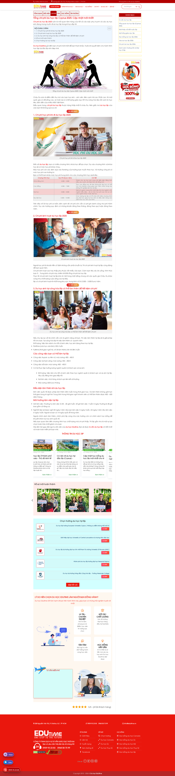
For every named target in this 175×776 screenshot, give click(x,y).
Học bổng (88, 6)
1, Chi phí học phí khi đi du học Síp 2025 (50, 31)
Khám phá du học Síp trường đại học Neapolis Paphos (91, 561)
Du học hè (104, 6)
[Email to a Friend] (92, 761)
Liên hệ (112, 6)
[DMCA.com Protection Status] (39, 752)
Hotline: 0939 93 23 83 (41, 1)
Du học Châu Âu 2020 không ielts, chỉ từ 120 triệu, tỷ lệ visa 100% (51, 458)
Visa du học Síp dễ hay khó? (77, 457)
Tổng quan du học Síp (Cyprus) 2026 (130, 24)
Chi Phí (53, 13)
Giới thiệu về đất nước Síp (128, 29)
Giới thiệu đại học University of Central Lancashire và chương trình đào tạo (85, 537)
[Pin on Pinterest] (96, 761)
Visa (58, 13)
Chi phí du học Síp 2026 (127, 44)
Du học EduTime (96, 773)
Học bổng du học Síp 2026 (128, 37)
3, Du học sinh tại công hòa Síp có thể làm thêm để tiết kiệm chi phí (60, 36)
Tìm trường (74, 13)
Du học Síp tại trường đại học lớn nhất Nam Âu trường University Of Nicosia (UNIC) (82, 549)
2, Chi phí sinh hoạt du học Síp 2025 (48, 33)
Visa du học (79, 6)
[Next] (113, 455)
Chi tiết (104, 529)
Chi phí (96, 6)
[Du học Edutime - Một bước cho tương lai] (39, 6)
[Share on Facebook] (85, 761)
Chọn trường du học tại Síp (45, 40)
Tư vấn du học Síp (125, 20)
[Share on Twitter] (88, 761)
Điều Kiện (47, 13)
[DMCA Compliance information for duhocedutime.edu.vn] (54, 752)
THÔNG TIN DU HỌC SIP (73, 433)
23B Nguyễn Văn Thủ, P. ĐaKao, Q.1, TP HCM (50, 723)
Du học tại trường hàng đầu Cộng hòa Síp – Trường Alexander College (86, 573)
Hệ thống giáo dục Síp (127, 33)
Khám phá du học (67, 6)
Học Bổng (65, 13)
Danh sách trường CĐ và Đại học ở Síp (129, 49)
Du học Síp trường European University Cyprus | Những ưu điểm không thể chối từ (82, 525)
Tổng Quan (38, 13)
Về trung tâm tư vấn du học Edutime (129, 1)
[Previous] (32, 455)
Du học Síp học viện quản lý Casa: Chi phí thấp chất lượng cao (103, 458)
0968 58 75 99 (103, 723)
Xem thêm (57, 475)
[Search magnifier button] (139, 6)
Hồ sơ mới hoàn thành (44, 38)
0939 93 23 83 (92, 723)
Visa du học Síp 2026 (126, 40)
